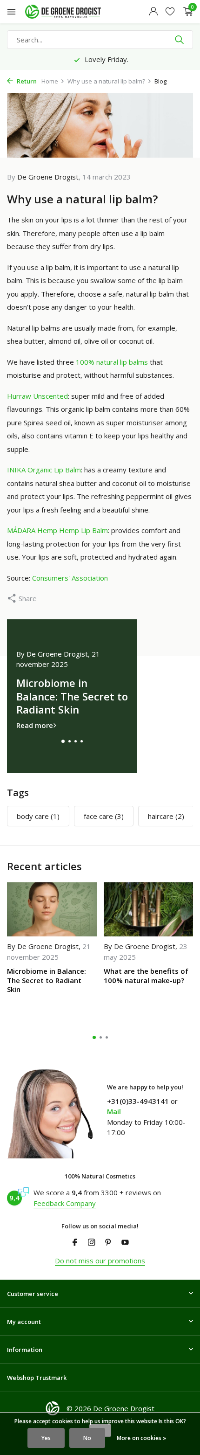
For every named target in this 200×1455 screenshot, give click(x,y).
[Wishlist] (170, 12)
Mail (114, 1111)
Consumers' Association (70, 577)
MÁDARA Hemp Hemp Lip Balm (57, 530)
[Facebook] (75, 1242)
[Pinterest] (108, 1242)
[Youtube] (125, 1242)
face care (104, 816)
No (87, 1438)
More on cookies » (141, 1438)
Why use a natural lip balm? (106, 81)
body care (38, 816)
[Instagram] (91, 1242)
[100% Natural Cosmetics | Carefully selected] (71, 12)
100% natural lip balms (112, 362)
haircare (166, 816)
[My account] (153, 12)
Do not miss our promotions (100, 1260)
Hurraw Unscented (37, 396)
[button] (63, 741)
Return (26, 81)
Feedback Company (64, 1203)
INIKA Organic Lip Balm (44, 469)
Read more (34, 725)
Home (49, 81)
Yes (46, 1438)
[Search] (180, 39)
